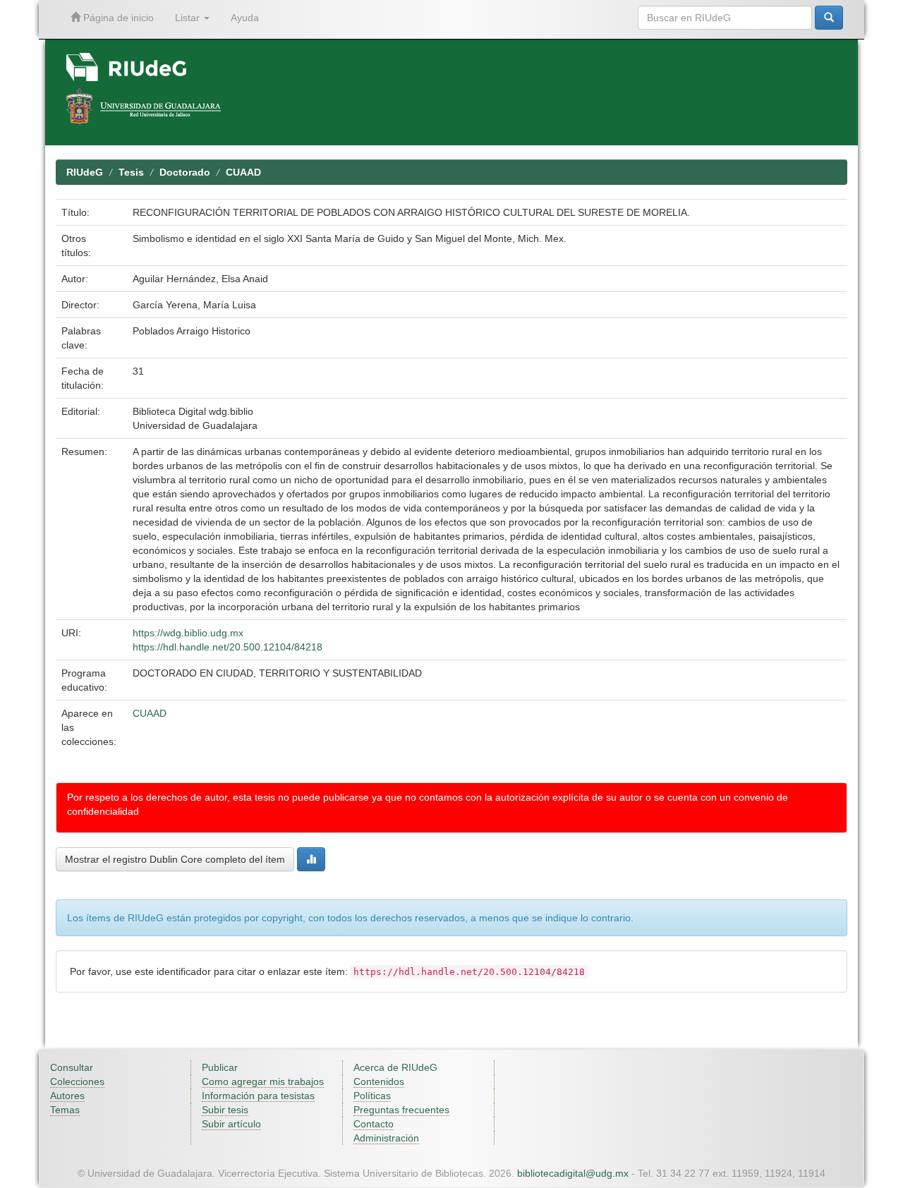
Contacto (373, 1123)
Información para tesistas (258, 1095)
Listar (188, 17)
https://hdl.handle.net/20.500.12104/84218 (227, 647)
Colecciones (77, 1081)
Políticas (372, 1095)
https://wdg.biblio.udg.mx (188, 632)
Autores (67, 1095)
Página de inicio (117, 17)
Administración (386, 1138)
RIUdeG (84, 172)
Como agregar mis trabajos (263, 1081)
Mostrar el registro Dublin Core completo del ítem (175, 859)
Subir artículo (231, 1123)
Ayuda (245, 17)
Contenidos (378, 1081)
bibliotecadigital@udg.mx (573, 1173)
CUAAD (243, 172)
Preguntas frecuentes (401, 1109)
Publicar (220, 1067)
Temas (65, 1109)
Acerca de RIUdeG (395, 1067)
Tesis (131, 172)
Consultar (71, 1067)
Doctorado (184, 172)
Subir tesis (225, 1109)
